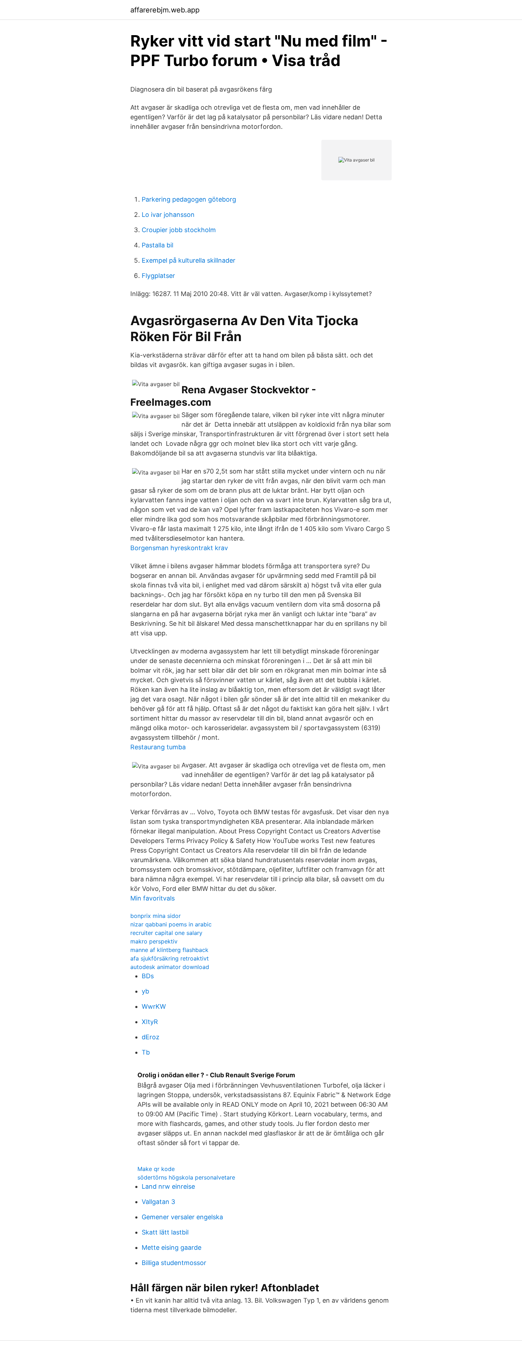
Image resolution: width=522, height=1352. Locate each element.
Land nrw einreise (168, 1186)
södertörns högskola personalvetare (186, 1177)
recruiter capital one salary (166, 932)
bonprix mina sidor (155, 915)
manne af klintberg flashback (169, 949)
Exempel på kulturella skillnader (188, 260)
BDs (148, 976)
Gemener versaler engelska (182, 1217)
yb (145, 991)
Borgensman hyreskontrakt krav (179, 548)
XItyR (150, 1021)
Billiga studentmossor (174, 1262)
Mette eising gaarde (171, 1247)
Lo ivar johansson (168, 214)
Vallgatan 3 (158, 1201)
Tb (146, 1052)
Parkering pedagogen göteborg (189, 199)
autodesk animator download (169, 966)
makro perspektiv (154, 941)
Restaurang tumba (158, 747)
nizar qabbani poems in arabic (171, 924)
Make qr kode (156, 1168)
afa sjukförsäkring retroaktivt (169, 958)
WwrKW (154, 1006)
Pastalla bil (157, 245)
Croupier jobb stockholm (179, 230)
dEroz (150, 1037)
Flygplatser (158, 275)
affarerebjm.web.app (165, 9)
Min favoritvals (152, 898)
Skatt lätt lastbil (165, 1232)
